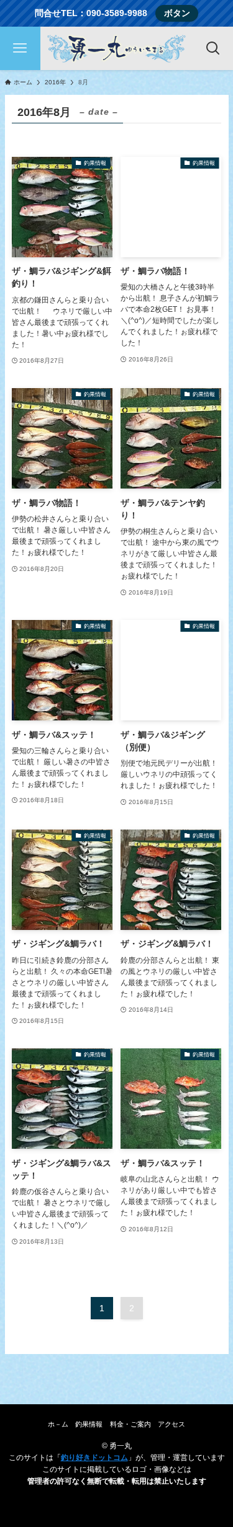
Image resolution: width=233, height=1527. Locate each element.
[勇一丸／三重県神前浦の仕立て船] (116, 48)
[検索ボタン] (213, 48)
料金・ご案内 (130, 1424)
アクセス (171, 1424)
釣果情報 (89, 1424)
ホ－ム (58, 1424)
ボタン (177, 13)
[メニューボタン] (20, 48)
